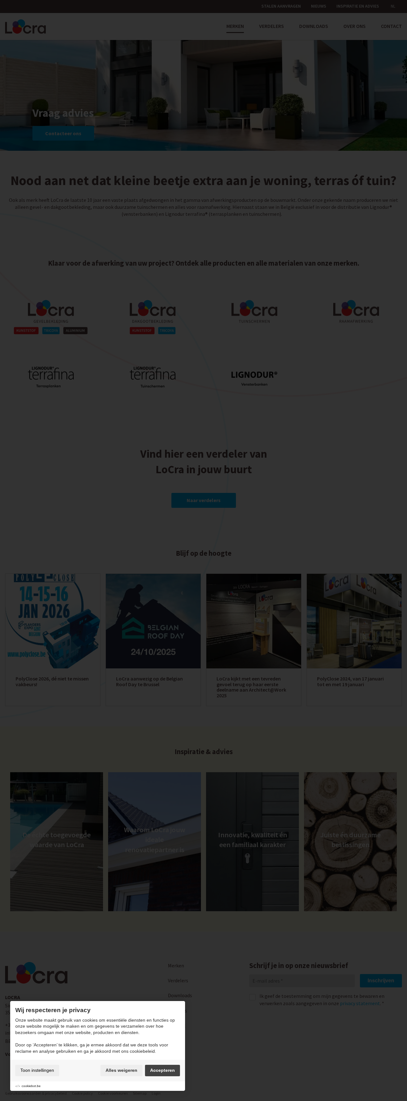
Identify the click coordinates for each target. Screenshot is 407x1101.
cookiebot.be (31, 1086)
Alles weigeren (121, 1070)
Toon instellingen (37, 1070)
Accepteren (162, 1070)
